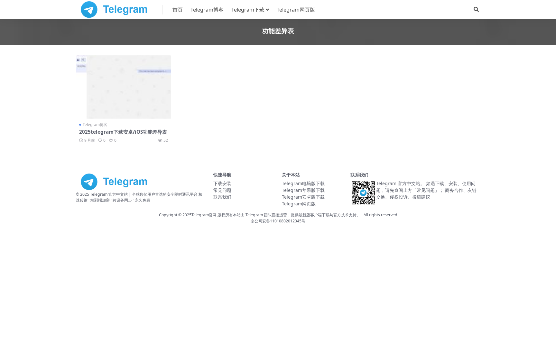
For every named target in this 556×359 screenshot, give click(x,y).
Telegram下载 (247, 9)
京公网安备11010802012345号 (278, 221)
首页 (177, 9)
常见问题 (222, 190)
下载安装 (222, 183)
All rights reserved (380, 215)
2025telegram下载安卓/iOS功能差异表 (123, 132)
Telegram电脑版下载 (303, 183)
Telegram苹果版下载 (303, 190)
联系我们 (222, 197)
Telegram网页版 (296, 9)
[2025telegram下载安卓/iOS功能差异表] (123, 87)
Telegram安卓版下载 (303, 197)
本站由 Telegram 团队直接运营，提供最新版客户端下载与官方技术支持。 (296, 215)
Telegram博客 (207, 9)
